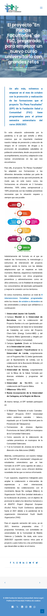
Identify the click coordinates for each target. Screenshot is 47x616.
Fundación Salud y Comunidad (30, 70)
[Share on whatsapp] (26, 562)
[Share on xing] (33, 562)
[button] (41, 8)
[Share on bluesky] (30, 562)
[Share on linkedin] (23, 562)
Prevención (9, 70)
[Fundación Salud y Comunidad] (13, 7)
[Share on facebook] (10, 562)
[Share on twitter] (13, 562)
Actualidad (32, 68)
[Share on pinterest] (20, 562)
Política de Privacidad (16, 601)
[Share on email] (36, 562)
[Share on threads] (17, 562)
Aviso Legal (38, 598)
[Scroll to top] (42, 611)
